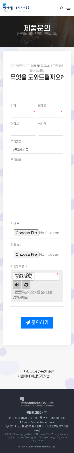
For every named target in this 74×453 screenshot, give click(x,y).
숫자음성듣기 (17, 284)
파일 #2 (16, 245)
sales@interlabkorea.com (39, 422)
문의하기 (39, 322)
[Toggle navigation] (68, 8)
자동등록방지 (19, 266)
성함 (13, 106)
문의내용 (16, 160)
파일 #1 (15, 223)
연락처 (15, 124)
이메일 (42, 106)
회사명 (42, 124)
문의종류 (16, 142)
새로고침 (26, 284)
